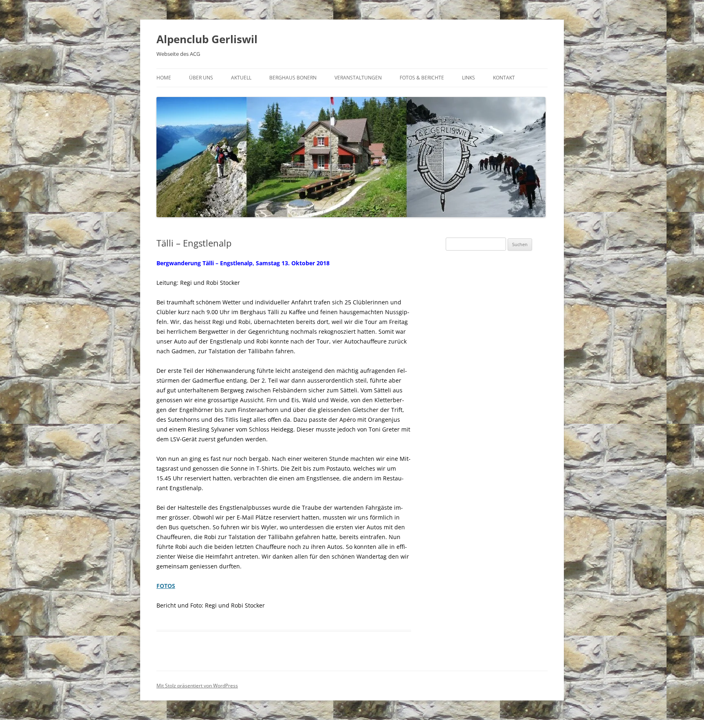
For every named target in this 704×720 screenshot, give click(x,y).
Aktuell (241, 77)
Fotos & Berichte (422, 77)
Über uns (201, 77)
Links (468, 77)
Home (163, 77)
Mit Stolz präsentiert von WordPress (197, 685)
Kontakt (504, 77)
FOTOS (165, 586)
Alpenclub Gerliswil (206, 39)
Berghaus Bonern (293, 77)
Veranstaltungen (358, 77)
